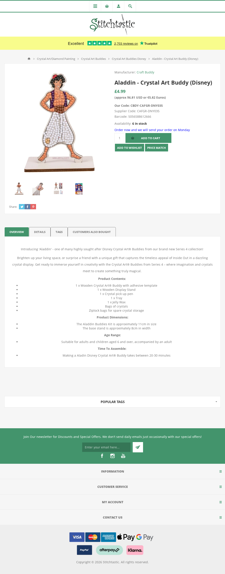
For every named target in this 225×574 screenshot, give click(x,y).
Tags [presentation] (59, 232)
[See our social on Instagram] (112, 455)
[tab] (16, 231)
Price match (156, 148)
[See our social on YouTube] (123, 455)
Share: (13, 207)
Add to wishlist (129, 148)
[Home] (29, 58)
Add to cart (150, 138)
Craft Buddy (145, 72)
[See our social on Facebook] (101, 455)
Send (138, 447)
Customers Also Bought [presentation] (92, 232)
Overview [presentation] (16, 232)
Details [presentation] (39, 232)
